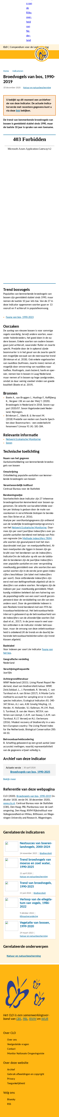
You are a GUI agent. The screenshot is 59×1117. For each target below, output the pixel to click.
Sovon (9, 443)
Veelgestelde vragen (18, 1044)
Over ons (12, 1040)
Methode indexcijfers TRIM (36, 538)
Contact (11, 1049)
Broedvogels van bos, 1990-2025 (30, 772)
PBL (25, 1019)
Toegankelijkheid (16, 1083)
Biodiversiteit (46, 853)
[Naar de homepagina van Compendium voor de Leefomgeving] (29, 22)
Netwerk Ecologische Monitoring (23, 439)
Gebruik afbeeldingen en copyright (25, 1074)
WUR (44, 1019)
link (18, 110)
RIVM (32, 1019)
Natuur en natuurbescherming (37, 88)
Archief (11, 1069)
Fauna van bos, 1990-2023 (20, 317)
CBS (18, 1019)
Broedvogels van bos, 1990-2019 (34, 796)
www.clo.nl (9, 803)
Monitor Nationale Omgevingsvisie (25, 1053)
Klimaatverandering (29, 916)
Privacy (11, 1079)
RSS (9, 1104)
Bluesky (11, 1099)
